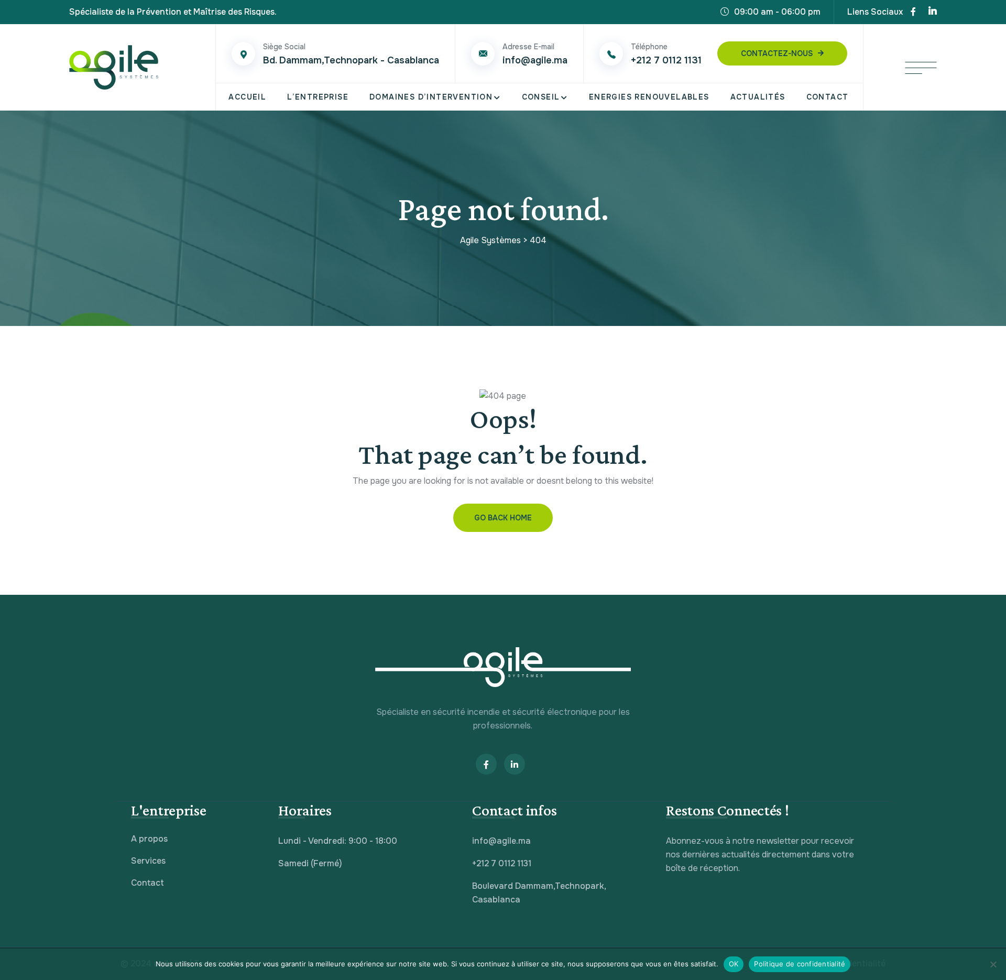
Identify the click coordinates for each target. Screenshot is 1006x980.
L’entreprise (317, 97)
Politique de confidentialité (799, 964)
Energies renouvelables (649, 97)
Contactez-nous (777, 53)
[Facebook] (913, 12)
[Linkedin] (932, 12)
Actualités (757, 97)
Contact (827, 97)
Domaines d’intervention (431, 97)
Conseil (541, 97)
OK (734, 964)
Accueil (247, 97)
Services (148, 860)
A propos (149, 838)
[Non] (993, 964)
